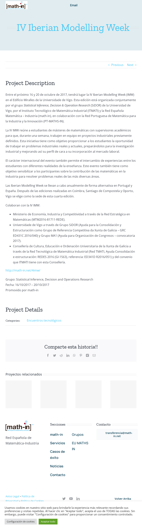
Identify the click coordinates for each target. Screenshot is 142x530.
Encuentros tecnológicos (44, 320)
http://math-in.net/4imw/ (23, 270)
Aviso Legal (12, 496)
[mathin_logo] (17, 3)
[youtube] (71, 498)
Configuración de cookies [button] (21, 521)
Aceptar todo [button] (48, 521)
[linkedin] (78, 498)
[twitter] (64, 498)
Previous (117, 65)
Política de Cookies (32, 501)
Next (130, 65)
